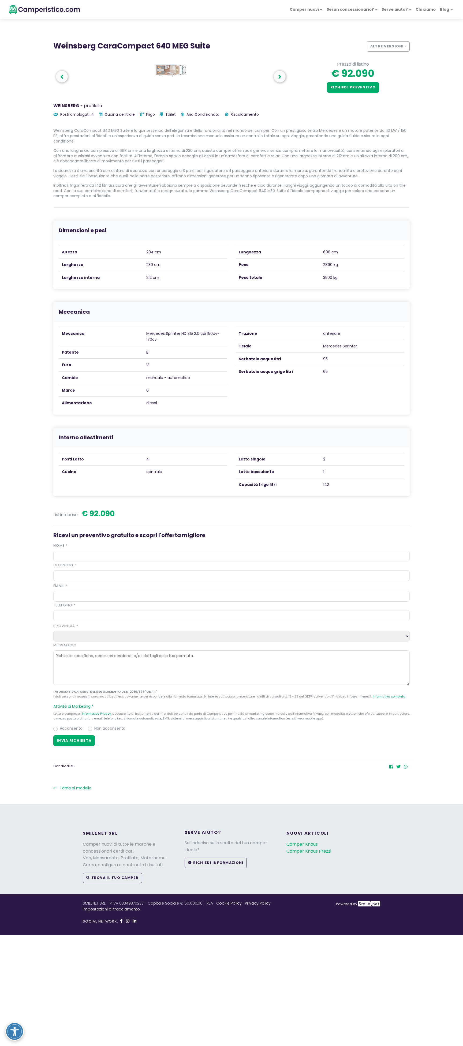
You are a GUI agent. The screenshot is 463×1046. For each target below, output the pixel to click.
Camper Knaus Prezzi (308, 851)
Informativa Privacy (96, 713)
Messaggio (65, 645)
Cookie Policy (229, 903)
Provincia (65, 626)
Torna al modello (75, 788)
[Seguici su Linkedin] (134, 921)
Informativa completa (389, 696)
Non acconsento (109, 728)
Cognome (65, 565)
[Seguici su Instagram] (127, 921)
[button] (280, 77)
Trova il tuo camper (114, 877)
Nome (60, 545)
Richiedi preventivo (353, 87)
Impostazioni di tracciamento (111, 909)
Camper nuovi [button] (304, 9)
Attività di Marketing (73, 706)
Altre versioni (387, 46)
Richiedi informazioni (217, 862)
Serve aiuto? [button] (395, 9)
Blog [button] (444, 9)
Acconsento (71, 728)
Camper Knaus (302, 844)
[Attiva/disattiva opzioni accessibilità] (14, 1031)
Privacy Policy (258, 903)
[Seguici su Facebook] (121, 921)
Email (60, 585)
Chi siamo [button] (426, 9)
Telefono (64, 605)
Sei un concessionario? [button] (350, 9)
